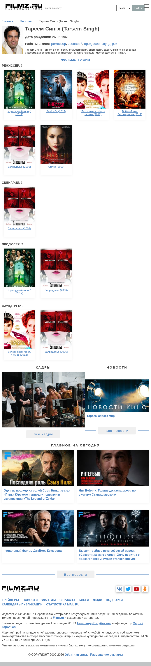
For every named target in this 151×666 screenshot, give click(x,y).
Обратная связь (76, 654)
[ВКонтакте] (119, 589)
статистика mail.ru (63, 604)
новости (30, 600)
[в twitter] (128, 589)
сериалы (67, 600)
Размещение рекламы (106, 654)
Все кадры (43, 434)
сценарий (75, 44)
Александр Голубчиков (94, 623)
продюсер (92, 44)
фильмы (48, 600)
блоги (84, 600)
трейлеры (10, 600)
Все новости (117, 431)
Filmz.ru (58, 617)
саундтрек (109, 44)
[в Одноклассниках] (145, 589)
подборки (114, 600)
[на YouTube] (136, 589)
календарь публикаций (22, 604)
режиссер (58, 44)
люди (97, 600)
